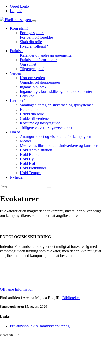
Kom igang (19, 28)
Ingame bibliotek (33, 87)
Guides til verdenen (35, 118)
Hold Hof (27, 163)
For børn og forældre (36, 37)
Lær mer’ (17, 100)
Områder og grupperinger (40, 82)
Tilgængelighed (32, 69)
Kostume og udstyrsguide (40, 123)
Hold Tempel (30, 172)
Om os (15, 132)
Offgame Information (17, 289)
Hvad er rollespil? (34, 46)
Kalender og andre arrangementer (46, 55)
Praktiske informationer (38, 60)
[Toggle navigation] (34, 21)
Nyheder (17, 177)
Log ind (16, 11)
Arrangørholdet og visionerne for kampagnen (55, 136)
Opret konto (19, 6)
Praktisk (16, 51)
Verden (15, 73)
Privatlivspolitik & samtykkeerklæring (40, 326)
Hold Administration (36, 150)
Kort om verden (32, 78)
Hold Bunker (30, 154)
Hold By (27, 159)
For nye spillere (32, 33)
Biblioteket (71, 298)
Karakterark (29, 109)
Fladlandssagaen (18, 20)
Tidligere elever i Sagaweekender (46, 127)
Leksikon (27, 96)
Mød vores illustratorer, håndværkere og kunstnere (59, 145)
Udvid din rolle (32, 114)
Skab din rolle (31, 42)
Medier (25, 141)
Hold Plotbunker (33, 168)
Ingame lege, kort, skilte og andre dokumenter (56, 91)
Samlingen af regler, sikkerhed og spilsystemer (56, 105)
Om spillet (28, 64)
